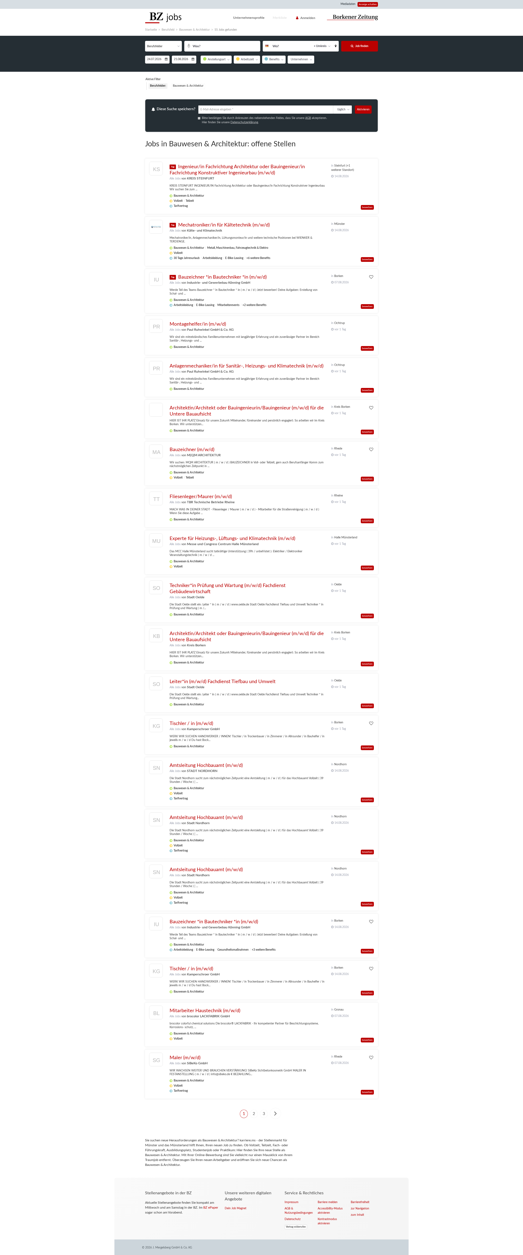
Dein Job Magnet (235, 1209)
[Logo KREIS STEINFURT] (156, 170)
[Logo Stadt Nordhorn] (156, 821)
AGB (308, 118)
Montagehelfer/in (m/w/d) (198, 324)
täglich (340, 109)
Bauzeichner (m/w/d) (192, 450)
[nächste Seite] (275, 1113)
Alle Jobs (175, 179)
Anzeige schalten (368, 4)
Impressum (291, 1202)
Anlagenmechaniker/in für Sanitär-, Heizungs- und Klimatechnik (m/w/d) (246, 366)
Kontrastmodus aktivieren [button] (327, 1222)
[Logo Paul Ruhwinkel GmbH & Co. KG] (156, 327)
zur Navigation (360, 1209)
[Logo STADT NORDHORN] (156, 769)
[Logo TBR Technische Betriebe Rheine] (156, 500)
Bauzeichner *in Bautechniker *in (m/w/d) (222, 277)
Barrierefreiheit (360, 1202)
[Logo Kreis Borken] (156, 637)
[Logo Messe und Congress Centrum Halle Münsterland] (156, 542)
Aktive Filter (153, 79)
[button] (336, 46)
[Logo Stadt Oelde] (156, 589)
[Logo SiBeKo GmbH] (156, 1061)
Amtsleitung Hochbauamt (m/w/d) (206, 766)
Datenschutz (293, 1219)
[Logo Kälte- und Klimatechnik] (156, 227)
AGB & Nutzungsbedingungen (298, 1211)
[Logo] (156, 411)
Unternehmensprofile (249, 17)
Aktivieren (363, 109)
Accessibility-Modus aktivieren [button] (330, 1211)
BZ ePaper (210, 1208)
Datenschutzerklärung (244, 123)
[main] (261, 602)
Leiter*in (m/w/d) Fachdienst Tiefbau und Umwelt (223, 682)
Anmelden (307, 18)
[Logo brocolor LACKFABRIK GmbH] (156, 1014)
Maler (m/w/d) (185, 1058)
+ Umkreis (320, 46)
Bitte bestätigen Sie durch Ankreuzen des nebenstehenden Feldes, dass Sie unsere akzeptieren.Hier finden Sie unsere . (264, 120)
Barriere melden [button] (327, 1202)
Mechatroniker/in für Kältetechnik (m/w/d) (224, 225)
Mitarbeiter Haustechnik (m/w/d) (205, 1011)
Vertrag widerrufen (296, 1227)
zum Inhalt (357, 1215)
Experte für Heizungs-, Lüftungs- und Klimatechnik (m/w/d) (232, 539)
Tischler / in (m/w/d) (191, 724)
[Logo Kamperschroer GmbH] (156, 727)
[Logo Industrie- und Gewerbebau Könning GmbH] (156, 280)
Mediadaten (348, 4)
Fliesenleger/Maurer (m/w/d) (201, 497)
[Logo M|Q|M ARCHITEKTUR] (156, 453)
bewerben (367, 208)
